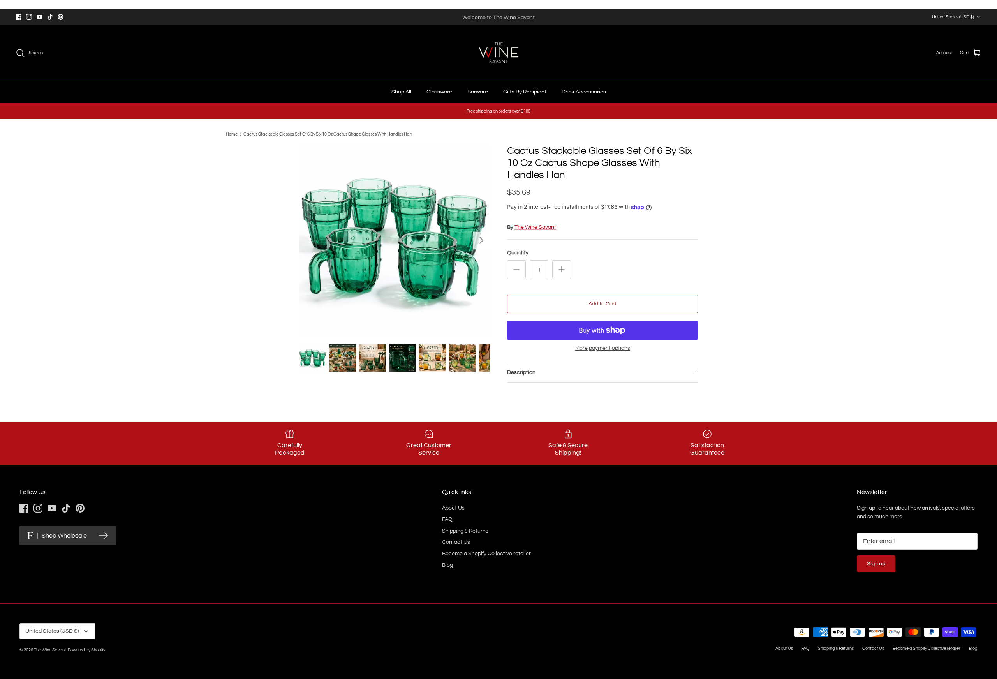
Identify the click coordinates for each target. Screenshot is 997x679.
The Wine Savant (535, 227)
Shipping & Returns (465, 531)
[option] (394, 240)
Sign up (876, 563)
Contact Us (456, 542)
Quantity (517, 253)
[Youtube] (39, 17)
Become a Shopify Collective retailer (486, 553)
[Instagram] (29, 17)
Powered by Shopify (86, 650)
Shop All (401, 92)
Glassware (439, 92)
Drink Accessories (584, 92)
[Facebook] (18, 17)
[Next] (481, 240)
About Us (453, 508)
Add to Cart (602, 304)
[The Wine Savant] (498, 53)
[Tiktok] (50, 17)
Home (232, 134)
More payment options (602, 348)
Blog (447, 565)
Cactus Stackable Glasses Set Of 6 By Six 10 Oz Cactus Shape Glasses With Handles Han (327, 134)
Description (521, 372)
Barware (477, 92)
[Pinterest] (60, 17)
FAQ (447, 519)
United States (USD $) (953, 17)
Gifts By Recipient (524, 92)
